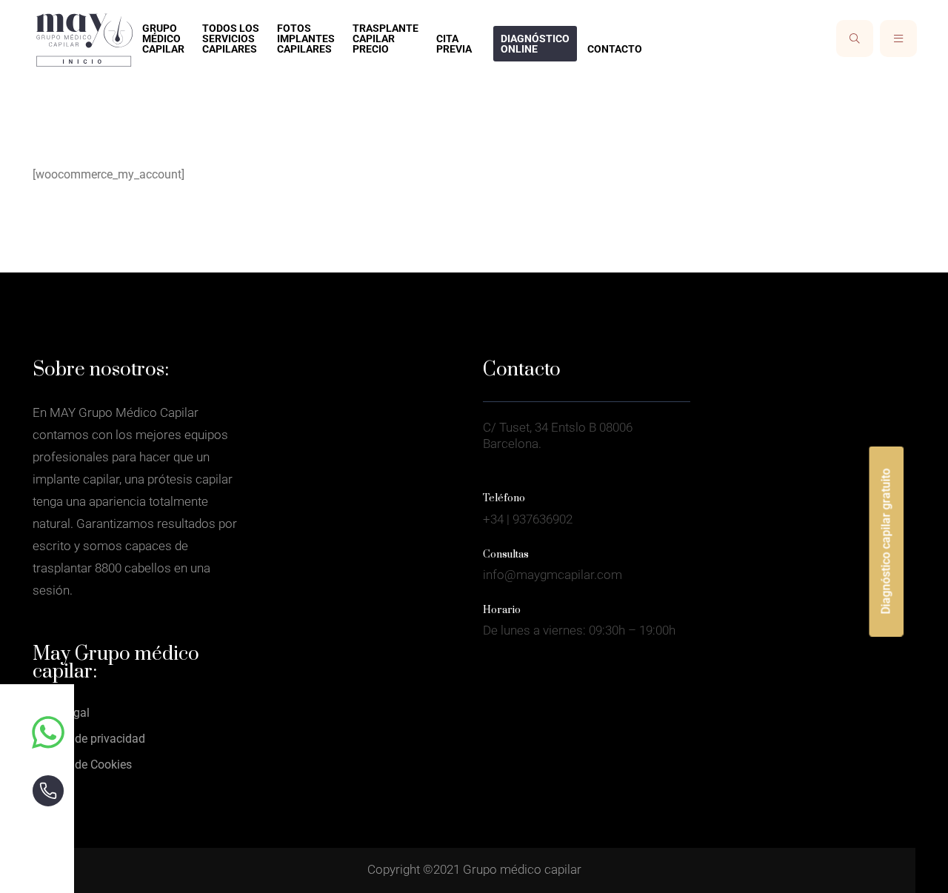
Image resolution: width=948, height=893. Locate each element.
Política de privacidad (89, 739)
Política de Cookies (82, 764)
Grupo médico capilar (163, 38)
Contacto (614, 49)
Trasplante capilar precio (385, 38)
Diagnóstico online (535, 44)
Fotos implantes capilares (306, 38)
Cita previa (454, 44)
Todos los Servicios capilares (230, 38)
